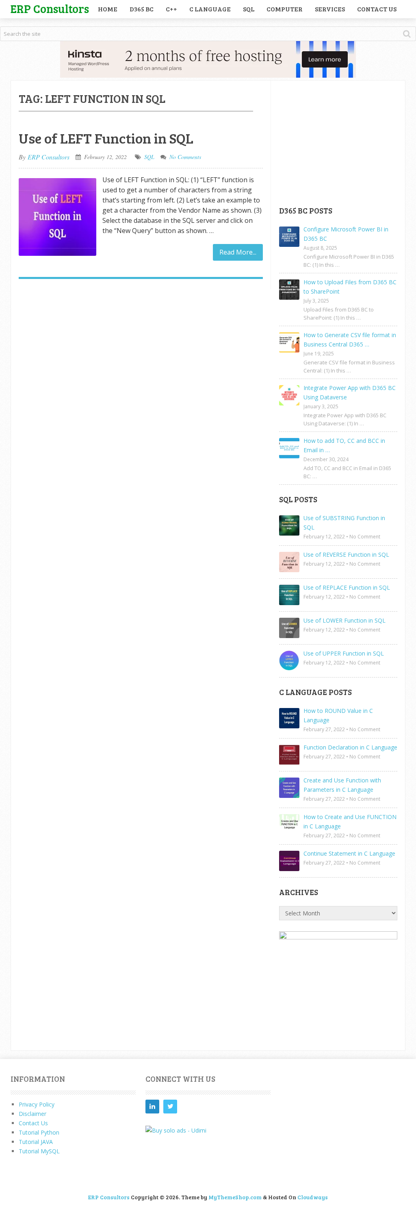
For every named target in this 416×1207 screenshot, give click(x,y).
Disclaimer (32, 1114)
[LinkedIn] (152, 1106)
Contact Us (376, 8)
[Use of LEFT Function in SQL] (57, 217)
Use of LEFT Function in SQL (106, 138)
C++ (171, 8)
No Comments (185, 157)
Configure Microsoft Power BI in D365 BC (345, 233)
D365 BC (142, 8)
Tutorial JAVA (36, 1142)
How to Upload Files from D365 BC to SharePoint (349, 286)
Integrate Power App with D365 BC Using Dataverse (349, 392)
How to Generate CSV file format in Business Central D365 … (349, 339)
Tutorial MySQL (39, 1151)
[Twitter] (170, 1106)
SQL (248, 8)
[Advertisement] (340, 143)
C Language (210, 8)
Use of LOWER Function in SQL (344, 620)
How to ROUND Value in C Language (338, 715)
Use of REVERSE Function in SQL (346, 554)
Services (330, 8)
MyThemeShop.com (235, 1197)
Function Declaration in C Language (350, 747)
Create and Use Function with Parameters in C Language (342, 784)
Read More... (237, 252)
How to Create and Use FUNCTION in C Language (349, 821)
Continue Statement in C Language (349, 853)
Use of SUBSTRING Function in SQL (344, 522)
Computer (284, 8)
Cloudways (312, 1197)
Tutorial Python (39, 1132)
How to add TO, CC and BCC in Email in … (344, 445)
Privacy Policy (36, 1104)
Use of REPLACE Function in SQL (346, 587)
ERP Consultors (50, 8)
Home (107, 8)
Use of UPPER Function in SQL (343, 653)
